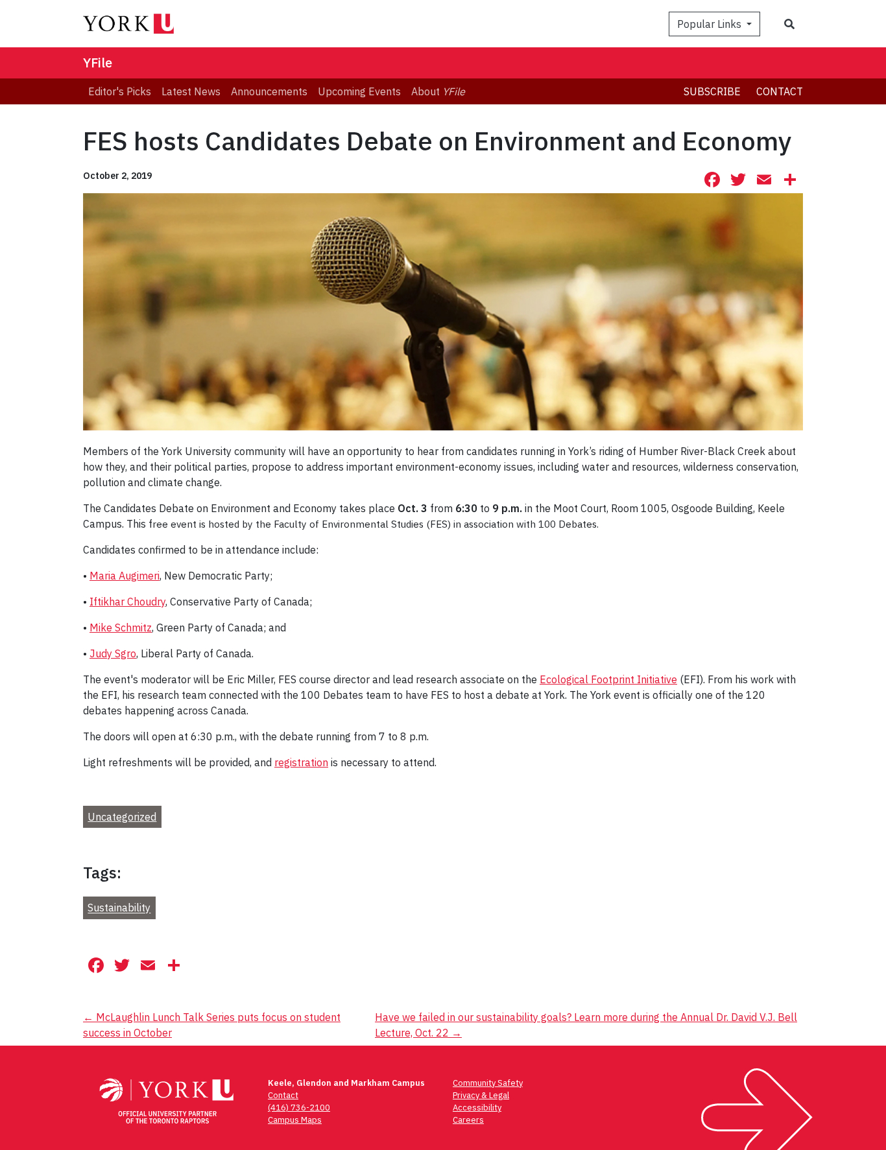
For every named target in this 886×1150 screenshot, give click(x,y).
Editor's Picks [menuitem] (119, 91)
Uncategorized (122, 816)
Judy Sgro (113, 653)
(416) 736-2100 (299, 1107)
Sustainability (119, 908)
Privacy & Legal (481, 1095)
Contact (779, 91)
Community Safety (488, 1082)
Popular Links (710, 24)
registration (301, 762)
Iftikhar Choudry (127, 601)
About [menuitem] (438, 91)
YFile (97, 62)
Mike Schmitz (121, 627)
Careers (468, 1119)
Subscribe (712, 91)
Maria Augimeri (125, 575)
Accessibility (477, 1107)
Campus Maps (295, 1119)
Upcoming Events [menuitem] (359, 91)
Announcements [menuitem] (269, 91)
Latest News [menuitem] (191, 91)
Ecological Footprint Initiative (608, 679)
